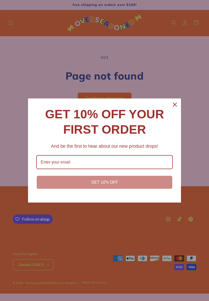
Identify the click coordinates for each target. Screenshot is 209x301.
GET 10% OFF (104, 182)
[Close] (175, 104)
